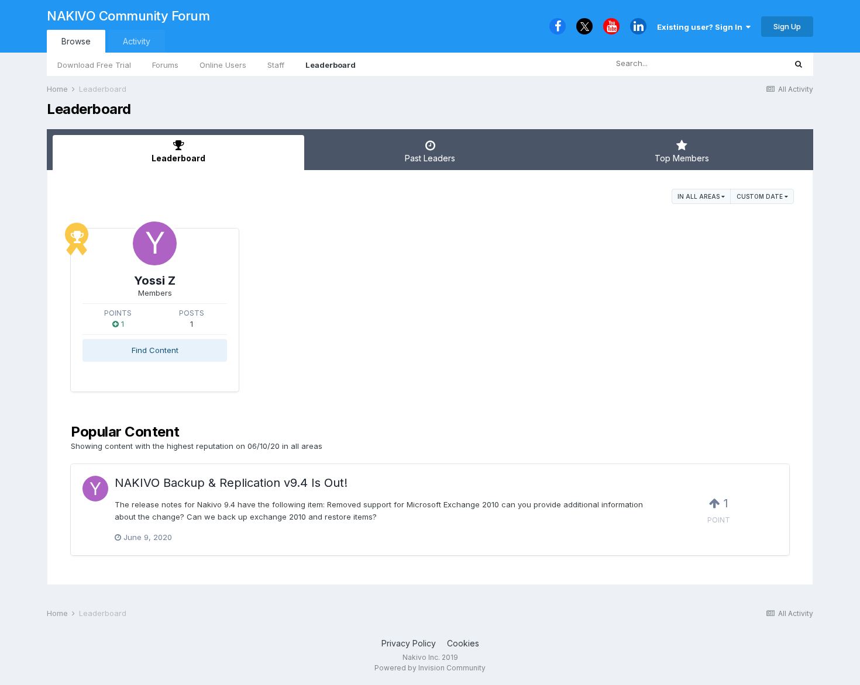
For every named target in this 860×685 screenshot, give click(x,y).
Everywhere (749, 63)
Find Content (155, 350)
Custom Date (761, 196)
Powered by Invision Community (430, 667)
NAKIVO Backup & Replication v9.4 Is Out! (231, 483)
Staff (275, 65)
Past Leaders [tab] (430, 158)
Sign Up (787, 26)
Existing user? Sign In (701, 27)
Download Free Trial (94, 65)
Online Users (222, 65)
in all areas (699, 196)
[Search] (798, 63)
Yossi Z (155, 281)
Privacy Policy (408, 643)
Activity (136, 41)
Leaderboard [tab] (178, 158)
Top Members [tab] (682, 158)
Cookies (463, 643)
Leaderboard (330, 65)
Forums (165, 65)
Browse (76, 41)
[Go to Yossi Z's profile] (155, 243)
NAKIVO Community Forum (128, 15)
